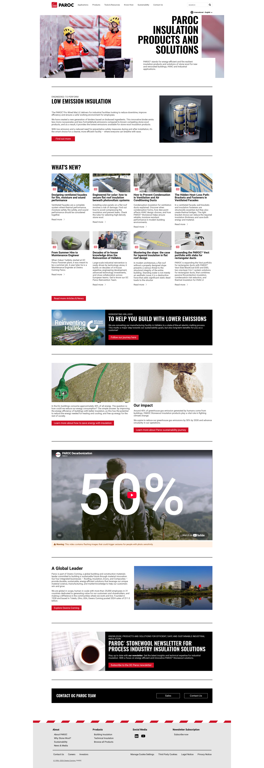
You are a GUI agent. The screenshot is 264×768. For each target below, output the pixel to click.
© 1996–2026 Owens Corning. (64, 760)
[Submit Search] (209, 5)
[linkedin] (136, 736)
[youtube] (143, 736)
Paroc (63, 5)
